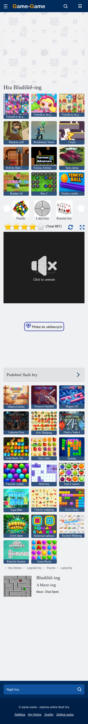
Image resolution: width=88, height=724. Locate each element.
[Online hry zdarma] (28, 6)
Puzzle (50, 568)
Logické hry (34, 568)
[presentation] (7, 208)
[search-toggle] (66, 6)
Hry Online (15, 568)
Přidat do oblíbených (46, 327)
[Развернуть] (82, 227)
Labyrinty (66, 568)
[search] (79, 689)
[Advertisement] (43, 47)
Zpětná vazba (65, 714)
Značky (49, 714)
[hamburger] (6, 6)
